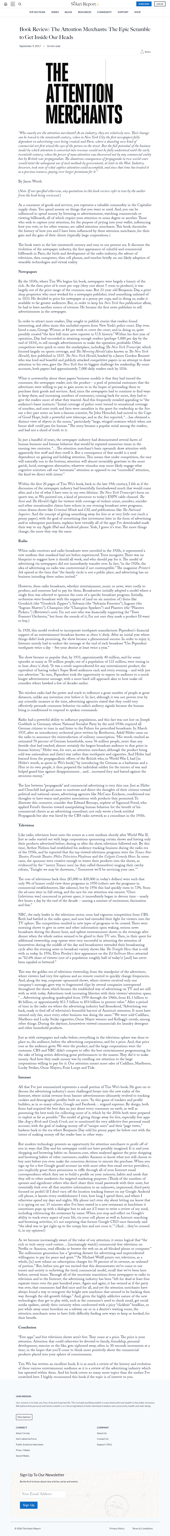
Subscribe (144, 4)
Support (123, 12)
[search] (7, 4)
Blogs (68, 12)
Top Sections (37, 12)
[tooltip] (142, 52)
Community (104, 12)
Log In (160, 4)
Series (55, 12)
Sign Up (29, 1505)
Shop (137, 12)
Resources (84, 12)
